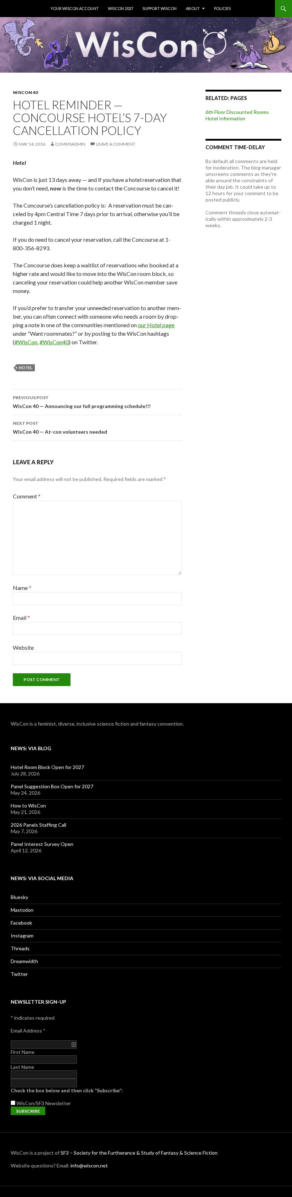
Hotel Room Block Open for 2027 (47, 767)
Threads (20, 948)
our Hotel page (156, 325)
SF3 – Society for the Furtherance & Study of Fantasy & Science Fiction (139, 1153)
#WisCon (26, 342)
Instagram (22, 935)
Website (23, 647)
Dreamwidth (24, 961)
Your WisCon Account (75, 8)
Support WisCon (159, 8)
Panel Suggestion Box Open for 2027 (52, 786)
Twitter (19, 974)
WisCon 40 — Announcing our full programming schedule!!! (82, 402)
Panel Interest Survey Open (42, 844)
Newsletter (58, 1103)
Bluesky (19, 897)
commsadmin (70, 144)
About (193, 8)
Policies (222, 8)
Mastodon (22, 910)
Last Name (22, 1067)
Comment (27, 496)
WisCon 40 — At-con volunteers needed (60, 427)
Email (21, 617)
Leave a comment (115, 144)
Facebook (21, 923)
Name (22, 587)
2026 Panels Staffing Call (38, 825)
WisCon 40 (25, 92)
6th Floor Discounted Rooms (237, 112)
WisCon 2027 (120, 8)
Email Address (28, 1031)
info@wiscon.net (89, 1165)
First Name (23, 1052)
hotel (25, 367)
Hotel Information (225, 118)
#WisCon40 (54, 342)
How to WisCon (28, 806)
